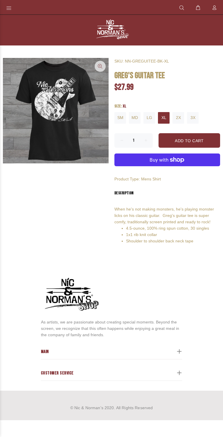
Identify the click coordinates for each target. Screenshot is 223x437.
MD (135, 117)
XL (163, 117)
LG (149, 117)
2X (178, 117)
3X (192, 117)
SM (120, 117)
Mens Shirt (151, 179)
